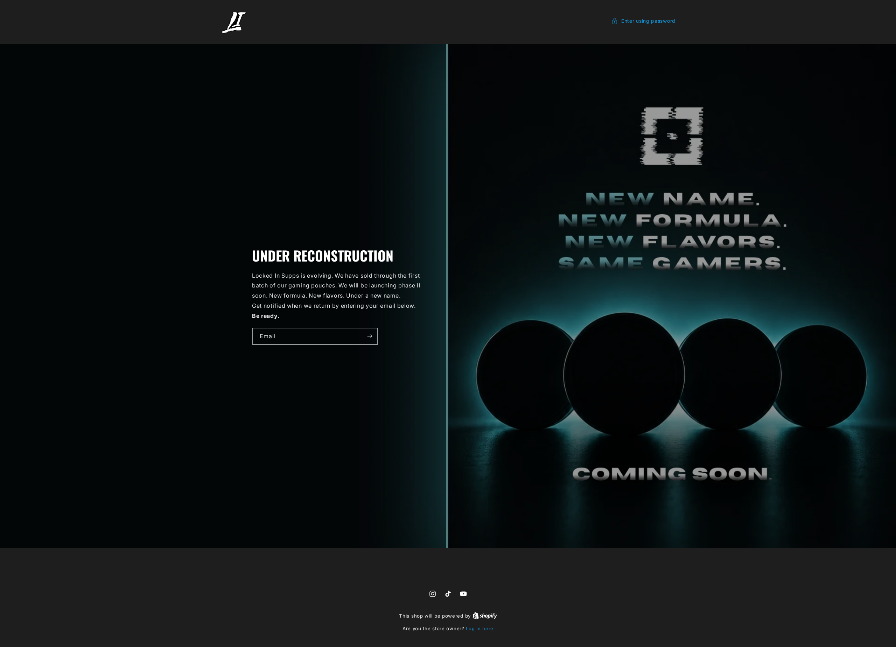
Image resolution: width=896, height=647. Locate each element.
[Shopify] (484, 616)
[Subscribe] (369, 336)
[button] (643, 20)
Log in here (479, 628)
